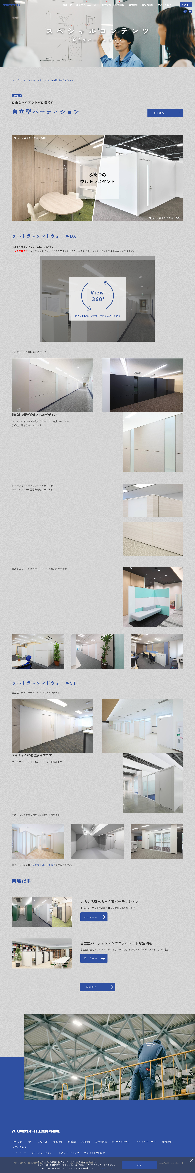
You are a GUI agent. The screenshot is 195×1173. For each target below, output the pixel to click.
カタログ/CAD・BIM (86, 4)
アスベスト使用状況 (94, 1153)
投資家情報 (147, 4)
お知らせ (67, 4)
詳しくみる (91, 916)
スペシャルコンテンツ (146, 1141)
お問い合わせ (19, 1147)
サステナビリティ (167, 4)
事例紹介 (119, 4)
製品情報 (106, 4)
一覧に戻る (158, 113)
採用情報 (133, 4)
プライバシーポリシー (42, 1153)
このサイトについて (69, 1153)
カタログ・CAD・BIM (37, 1141)
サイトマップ (19, 1153)
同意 (139, 1165)
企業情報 (166, 1141)
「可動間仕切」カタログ (42, 865)
